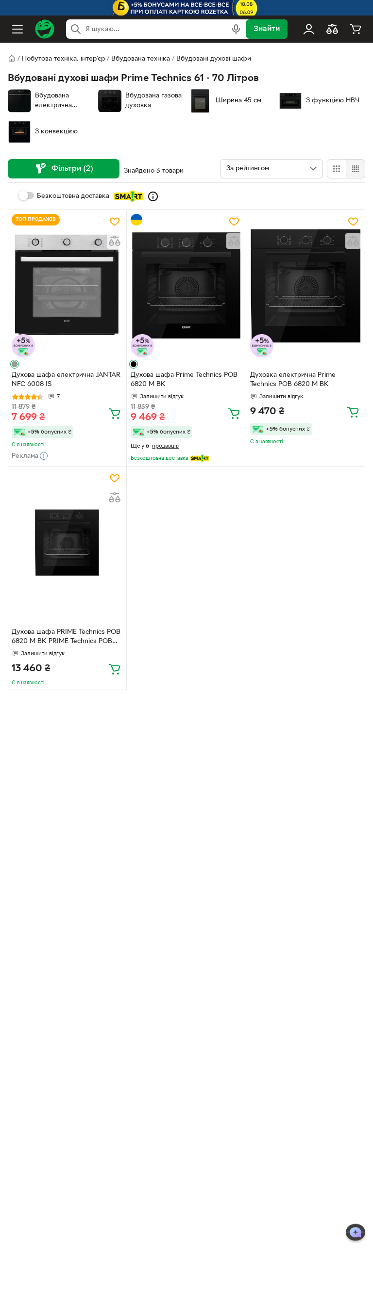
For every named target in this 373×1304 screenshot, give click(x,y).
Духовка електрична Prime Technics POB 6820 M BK (293, 379)
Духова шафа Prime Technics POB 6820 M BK (184, 379)
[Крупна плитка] (336, 169)
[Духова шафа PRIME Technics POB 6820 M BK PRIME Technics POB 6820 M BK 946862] (67, 542)
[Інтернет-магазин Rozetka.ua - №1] (44, 29)
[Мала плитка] (355, 169)
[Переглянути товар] (14, 364)
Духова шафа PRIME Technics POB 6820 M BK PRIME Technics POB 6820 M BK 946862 (66, 637)
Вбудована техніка (140, 59)
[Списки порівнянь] (332, 29)
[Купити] (114, 413)
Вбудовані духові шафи (213, 59)
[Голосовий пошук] (236, 29)
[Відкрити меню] (17, 29)
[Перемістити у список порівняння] (114, 241)
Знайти (267, 29)
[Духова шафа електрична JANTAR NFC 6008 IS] (67, 286)
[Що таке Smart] (153, 196)
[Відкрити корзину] (355, 29)
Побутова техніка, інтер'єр (63, 59)
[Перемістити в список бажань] (114, 221)
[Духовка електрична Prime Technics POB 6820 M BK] (305, 286)
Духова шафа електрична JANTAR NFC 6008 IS (66, 379)
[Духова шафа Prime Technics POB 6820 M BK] (186, 286)
